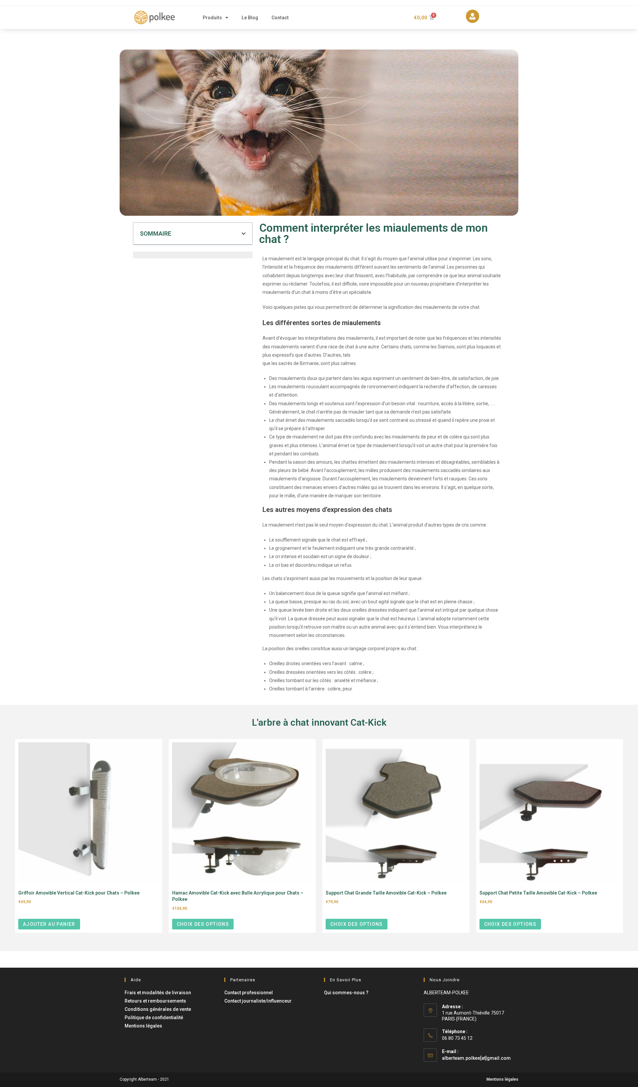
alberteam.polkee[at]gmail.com (476, 1058)
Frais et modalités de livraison (158, 992)
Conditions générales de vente (158, 1009)
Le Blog (250, 17)
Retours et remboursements (155, 1001)
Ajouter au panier (49, 924)
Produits (212, 17)
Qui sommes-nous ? (346, 992)
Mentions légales (143, 1025)
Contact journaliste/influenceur (258, 1001)
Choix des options (203, 924)
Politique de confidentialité (154, 1017)
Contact (280, 17)
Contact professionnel (248, 992)
